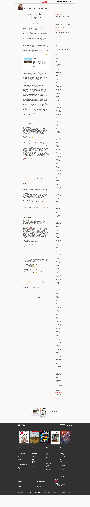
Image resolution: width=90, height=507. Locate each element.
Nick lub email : (25, 289)
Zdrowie (47, 465)
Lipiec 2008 (58, 362)
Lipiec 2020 (58, 160)
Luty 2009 (57, 352)
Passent (61, 449)
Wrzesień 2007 (58, 376)
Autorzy (61, 472)
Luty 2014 (57, 268)
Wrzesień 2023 (58, 107)
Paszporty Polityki (49, 458)
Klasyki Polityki (62, 465)
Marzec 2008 (58, 367)
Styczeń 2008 (58, 370)
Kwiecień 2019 (58, 181)
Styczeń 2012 (58, 303)
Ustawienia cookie (39, 486)
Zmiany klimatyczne (49, 469)
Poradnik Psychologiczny (22, 451)
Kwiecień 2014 (58, 265)
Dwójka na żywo (58, 394)
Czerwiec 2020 (58, 162)
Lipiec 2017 (57, 211)
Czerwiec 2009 (58, 346)
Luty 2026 (57, 67)
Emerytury (34, 461)
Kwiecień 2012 (58, 299)
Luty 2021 (57, 150)
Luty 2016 (57, 234)
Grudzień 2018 (58, 187)
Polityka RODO (39, 484)
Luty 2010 (57, 335)
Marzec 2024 (58, 99)
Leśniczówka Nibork (37, 492)
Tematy (61, 473)
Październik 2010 (58, 324)
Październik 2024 (59, 89)
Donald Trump (34, 451)
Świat (33, 447)
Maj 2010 (57, 331)
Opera (57, 386)
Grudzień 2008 (58, 355)
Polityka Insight (29, 492)
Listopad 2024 (58, 88)
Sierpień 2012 (58, 293)
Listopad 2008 (58, 356)
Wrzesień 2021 (58, 141)
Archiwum (61, 470)
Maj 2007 (57, 381)
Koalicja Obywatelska (21, 468)
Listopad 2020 (58, 155)
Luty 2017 (57, 218)
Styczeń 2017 (58, 219)
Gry (46, 457)
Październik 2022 (58, 122)
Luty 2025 (57, 83)
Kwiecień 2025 (58, 81)
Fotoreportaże (62, 469)
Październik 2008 (59, 357)
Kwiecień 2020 (58, 164)
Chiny (33, 456)
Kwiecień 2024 (58, 97)
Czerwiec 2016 (58, 229)
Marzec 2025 (58, 82)
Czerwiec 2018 (58, 195)
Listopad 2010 (58, 322)
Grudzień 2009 (58, 338)
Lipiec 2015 (57, 244)
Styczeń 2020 (58, 169)
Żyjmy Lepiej (20, 456)
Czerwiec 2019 (58, 178)
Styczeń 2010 (58, 336)
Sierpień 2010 (58, 327)
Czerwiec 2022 (58, 128)
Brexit (33, 449)
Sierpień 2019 (58, 176)
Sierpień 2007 (58, 377)
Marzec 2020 (58, 166)
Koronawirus (20, 459)
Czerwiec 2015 (58, 246)
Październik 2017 (58, 206)
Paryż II (57, 398)
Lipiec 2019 (58, 177)
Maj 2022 (57, 129)
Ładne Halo (48, 492)
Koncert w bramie (67, 16)
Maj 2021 (57, 146)
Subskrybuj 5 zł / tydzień (62, 1)
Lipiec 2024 (58, 93)
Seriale (47, 453)
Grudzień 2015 (58, 237)
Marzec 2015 (58, 250)
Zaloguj (70, 1)
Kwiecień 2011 (58, 315)
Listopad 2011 (58, 306)
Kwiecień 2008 (58, 366)
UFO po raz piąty (67, 24)
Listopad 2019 (58, 171)
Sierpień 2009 (58, 343)
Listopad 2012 (58, 289)
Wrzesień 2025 (58, 74)
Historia (61, 461)
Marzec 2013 (58, 283)
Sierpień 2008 (58, 360)
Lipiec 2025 (58, 76)
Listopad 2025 (58, 71)
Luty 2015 (57, 251)
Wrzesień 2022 (58, 124)
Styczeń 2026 (58, 68)
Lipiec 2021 (57, 143)
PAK (23, 158)
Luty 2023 (57, 117)
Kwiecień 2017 (58, 215)
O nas (61, 475)
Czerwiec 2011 (58, 313)
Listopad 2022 (58, 121)
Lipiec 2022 (58, 127)
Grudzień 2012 (58, 287)
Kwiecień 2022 (58, 131)
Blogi (60, 447)
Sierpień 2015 (58, 243)
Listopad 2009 (58, 339)
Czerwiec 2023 (58, 111)
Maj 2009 (57, 348)
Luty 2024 (57, 100)
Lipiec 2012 (57, 294)
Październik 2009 (59, 341)
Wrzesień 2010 (58, 325)
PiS (18, 465)
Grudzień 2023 (58, 103)
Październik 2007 (59, 374)
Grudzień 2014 (58, 254)
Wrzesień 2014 (58, 258)
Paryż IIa (57, 399)
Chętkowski (62, 454)
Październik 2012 (58, 290)
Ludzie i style (62, 462)
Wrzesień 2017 (58, 208)
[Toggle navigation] (19, 2)
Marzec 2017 (58, 216)
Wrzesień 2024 (58, 90)
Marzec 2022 (58, 132)
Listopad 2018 (58, 188)
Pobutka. (24, 159)
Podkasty (61, 468)
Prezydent (19, 470)
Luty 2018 (57, 201)
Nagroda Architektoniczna (50, 460)
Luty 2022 (57, 134)
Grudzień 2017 (58, 204)
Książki (47, 449)
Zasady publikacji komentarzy (41, 481)
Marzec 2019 (58, 183)
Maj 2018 (57, 197)
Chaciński (61, 453)
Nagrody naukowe (49, 470)
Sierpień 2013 (58, 276)
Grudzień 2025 (58, 69)
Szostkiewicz (62, 451)
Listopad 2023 (58, 104)
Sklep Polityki (62, 476)
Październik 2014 (58, 257)
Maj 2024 (57, 96)
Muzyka (47, 450)
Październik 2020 (59, 156)
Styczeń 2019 (58, 185)
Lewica (19, 467)
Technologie (48, 468)
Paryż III (57, 401)
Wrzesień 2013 (58, 275)
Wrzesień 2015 (58, 241)
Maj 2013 (57, 280)
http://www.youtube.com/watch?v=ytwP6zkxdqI (31, 179)
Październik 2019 (58, 173)
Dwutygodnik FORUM (20, 492)
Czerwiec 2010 (58, 329)
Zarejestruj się (39, 297)
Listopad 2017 (58, 205)
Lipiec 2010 (58, 328)
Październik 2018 (58, 190)
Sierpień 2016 (58, 226)
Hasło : (26, 292)
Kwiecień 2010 (58, 332)
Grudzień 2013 (58, 271)
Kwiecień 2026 (58, 64)
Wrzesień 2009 (58, 342)
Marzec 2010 (58, 334)
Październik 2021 (58, 139)
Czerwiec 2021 (58, 145)
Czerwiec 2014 (58, 262)
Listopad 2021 (58, 138)
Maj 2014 (57, 264)
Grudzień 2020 (58, 153)
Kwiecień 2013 (58, 282)
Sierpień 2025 (58, 75)
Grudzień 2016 (58, 220)
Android (57, 483)
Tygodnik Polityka (21, 449)
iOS (55, 483)
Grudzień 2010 (58, 321)
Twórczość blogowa (59, 385)
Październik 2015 (58, 240)
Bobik (23, 200)
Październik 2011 (58, 307)
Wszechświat (48, 466)
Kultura (47, 447)
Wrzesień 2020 (58, 157)
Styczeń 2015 (58, 253)
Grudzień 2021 (58, 136)
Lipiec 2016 (58, 227)
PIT (32, 462)
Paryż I (57, 397)
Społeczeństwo (62, 464)
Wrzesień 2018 (58, 191)
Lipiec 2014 (57, 261)
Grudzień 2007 (58, 371)
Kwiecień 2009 (58, 349)
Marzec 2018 (58, 199)
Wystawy (47, 454)
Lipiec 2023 (58, 110)
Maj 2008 (57, 364)
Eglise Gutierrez (25, 101)
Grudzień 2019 (58, 170)
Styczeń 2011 (58, 320)
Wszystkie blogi (62, 456)
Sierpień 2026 (58, 58)
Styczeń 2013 (58, 286)
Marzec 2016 (58, 233)
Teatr (47, 456)
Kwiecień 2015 (58, 248)
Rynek (33, 459)
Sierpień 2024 (58, 92)
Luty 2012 (57, 301)
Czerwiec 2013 (58, 279)
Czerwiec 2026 (58, 61)
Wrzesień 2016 (58, 225)
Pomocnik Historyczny (21, 450)
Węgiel (33, 464)
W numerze (19, 447)
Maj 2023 (57, 113)
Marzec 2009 (58, 350)
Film (46, 451)
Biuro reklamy (20, 481)
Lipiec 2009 (58, 345)
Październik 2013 (58, 273)
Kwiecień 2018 (58, 198)
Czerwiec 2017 (58, 212)
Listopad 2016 (58, 222)
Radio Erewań (58, 390)
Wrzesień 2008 (58, 359)
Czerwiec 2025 (58, 78)
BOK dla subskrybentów (21, 484)
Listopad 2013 (58, 272)
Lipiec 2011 (57, 311)
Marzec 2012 (58, 300)
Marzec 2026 (58, 65)
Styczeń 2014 (58, 269)
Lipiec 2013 (58, 278)
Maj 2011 (57, 314)
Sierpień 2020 (58, 159)
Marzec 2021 (58, 149)
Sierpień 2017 (58, 209)
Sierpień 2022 (58, 125)
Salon (19, 454)
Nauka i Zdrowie (48, 463)
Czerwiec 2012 (58, 296)
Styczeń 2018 (58, 202)
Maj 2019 (57, 180)
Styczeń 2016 (58, 236)
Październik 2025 (58, 72)
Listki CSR (33, 468)
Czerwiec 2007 (58, 380)
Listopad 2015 (58, 239)
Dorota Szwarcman (25, 193)
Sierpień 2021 (58, 142)
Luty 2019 (57, 184)
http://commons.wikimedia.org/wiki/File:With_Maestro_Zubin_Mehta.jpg (35, 190)
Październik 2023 (59, 106)
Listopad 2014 (58, 255)
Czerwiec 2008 (58, 363)
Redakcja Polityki (20, 479)
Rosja (33, 454)
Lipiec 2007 (58, 378)
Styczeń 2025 (58, 85)
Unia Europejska (34, 450)
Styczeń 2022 (58, 135)
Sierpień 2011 (58, 310)
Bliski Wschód (34, 453)
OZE (32, 465)
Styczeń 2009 (58, 353)
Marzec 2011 (58, 317)
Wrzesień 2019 (58, 174)
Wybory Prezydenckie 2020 (22, 464)
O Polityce (19, 486)
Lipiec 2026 (58, 60)
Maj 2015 (57, 247)
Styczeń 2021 (58, 152)
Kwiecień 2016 (58, 232)
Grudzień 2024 (58, 86)
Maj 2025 (57, 79)
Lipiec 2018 (58, 194)
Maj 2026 (57, 62)
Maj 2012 (57, 297)
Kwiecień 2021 (58, 148)
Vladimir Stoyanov (35, 109)
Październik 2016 (58, 223)
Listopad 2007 (58, 373)
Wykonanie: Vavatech (55, 492)
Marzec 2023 (58, 115)
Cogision (46, 492)
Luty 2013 (57, 285)
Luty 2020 (57, 167)
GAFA (33, 466)
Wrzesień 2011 (58, 308)
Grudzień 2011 (58, 304)
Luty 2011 (57, 318)
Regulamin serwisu (39, 479)
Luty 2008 (57, 369)
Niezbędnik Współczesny (22, 453)
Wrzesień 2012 (58, 292)
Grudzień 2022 (58, 120)
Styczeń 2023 (58, 118)
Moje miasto (62, 466)
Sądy (19, 471)
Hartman (61, 450)
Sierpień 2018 (58, 192)
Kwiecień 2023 (58, 114)
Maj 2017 (57, 213)
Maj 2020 (57, 163)
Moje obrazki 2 (58, 395)
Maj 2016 (57, 230)
